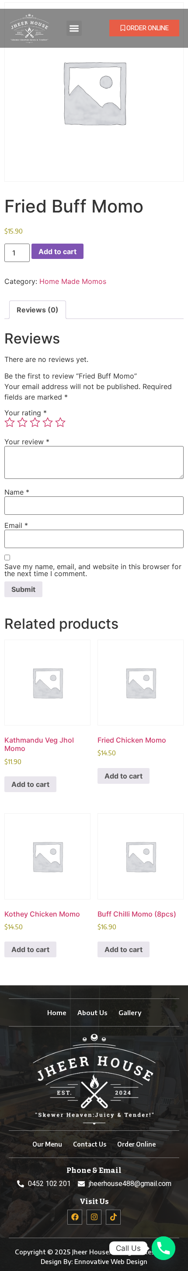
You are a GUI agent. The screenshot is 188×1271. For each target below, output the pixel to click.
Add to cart (57, 251)
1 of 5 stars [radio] (9, 422)
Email (16, 525)
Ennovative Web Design (110, 1261)
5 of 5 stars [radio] (60, 422)
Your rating (25, 412)
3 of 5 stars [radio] (35, 422)
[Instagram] (94, 1217)
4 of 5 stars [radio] (47, 422)
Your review (26, 441)
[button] (74, 28)
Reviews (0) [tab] (38, 309)
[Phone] (163, 1248)
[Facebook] (74, 1217)
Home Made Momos (72, 281)
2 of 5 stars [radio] (22, 422)
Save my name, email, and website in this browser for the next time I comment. (92, 570)
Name (16, 492)
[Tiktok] (113, 1217)
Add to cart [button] (30, 784)
